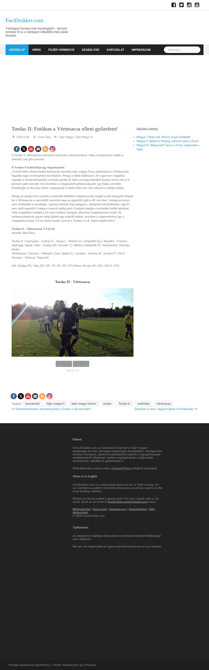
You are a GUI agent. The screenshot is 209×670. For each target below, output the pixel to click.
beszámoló (33, 403)
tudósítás (144, 403)
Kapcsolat (115, 49)
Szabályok (90, 49)
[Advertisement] (104, 85)
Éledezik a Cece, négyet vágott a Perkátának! (164, 409)
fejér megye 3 (55, 403)
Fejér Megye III (84, 137)
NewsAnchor (71, 665)
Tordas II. (125, 403)
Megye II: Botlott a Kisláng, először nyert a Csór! (168, 141)
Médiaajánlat (81, 509)
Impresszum (141, 49)
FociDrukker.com (24, 20)
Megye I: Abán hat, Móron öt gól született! (163, 137)
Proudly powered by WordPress (29, 665)
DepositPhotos (121, 468)
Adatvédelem (138, 509)
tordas (107, 403)
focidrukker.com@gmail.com (127, 501)
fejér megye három (84, 403)
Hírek (36, 49)
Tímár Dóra (44, 137)
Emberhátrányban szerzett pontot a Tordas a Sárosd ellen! (53, 409)
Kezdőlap (17, 49)
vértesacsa (164, 403)
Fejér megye (66, 137)
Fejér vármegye (61, 49)
